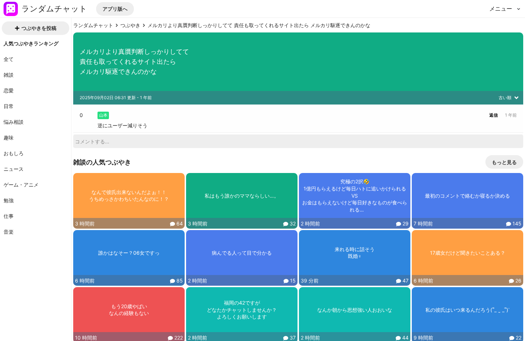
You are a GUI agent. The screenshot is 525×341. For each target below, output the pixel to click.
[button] (115, 9)
